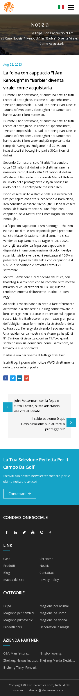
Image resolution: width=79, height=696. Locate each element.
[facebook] (6, 532)
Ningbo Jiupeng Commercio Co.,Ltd (53, 654)
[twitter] (24, 532)
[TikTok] (50, 532)
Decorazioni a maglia (55, 627)
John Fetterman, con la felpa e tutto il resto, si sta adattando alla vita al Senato (37, 405)
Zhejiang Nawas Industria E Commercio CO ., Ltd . (21, 661)
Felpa (7, 606)
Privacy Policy (49, 580)
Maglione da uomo (53, 613)
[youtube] (33, 532)
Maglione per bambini (18, 613)
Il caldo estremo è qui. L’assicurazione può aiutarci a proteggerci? (43, 423)
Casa (7, 38)
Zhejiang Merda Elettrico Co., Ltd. (57, 661)
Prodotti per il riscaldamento (13, 628)
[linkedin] (15, 532)
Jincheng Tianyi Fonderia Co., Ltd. (20, 668)
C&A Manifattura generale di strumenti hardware (18, 654)
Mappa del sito (13, 580)
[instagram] (41, 532)
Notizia (18, 38)
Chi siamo (47, 559)
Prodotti (9, 565)
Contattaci (17, 493)
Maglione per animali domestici (54, 607)
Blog (6, 572)
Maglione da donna (53, 620)
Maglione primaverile (18, 620)
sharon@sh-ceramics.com (47, 690)
